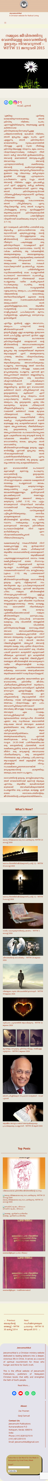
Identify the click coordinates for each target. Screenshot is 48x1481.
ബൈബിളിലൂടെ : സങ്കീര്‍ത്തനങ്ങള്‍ (16, 1290)
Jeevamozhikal (15, 13)
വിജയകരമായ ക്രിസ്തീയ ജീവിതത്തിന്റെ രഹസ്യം (22, 1191)
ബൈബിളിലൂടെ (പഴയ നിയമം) (15, 1253)
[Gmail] (20, 102)
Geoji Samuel (24, 1416)
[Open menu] (5, 22)
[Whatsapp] (11, 102)
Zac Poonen (24, 1411)
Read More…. (24, 1385)
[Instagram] (15, 102)
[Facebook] (6, 102)
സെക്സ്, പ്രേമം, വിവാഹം (13, 1209)
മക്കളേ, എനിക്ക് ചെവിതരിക (14, 1216)
